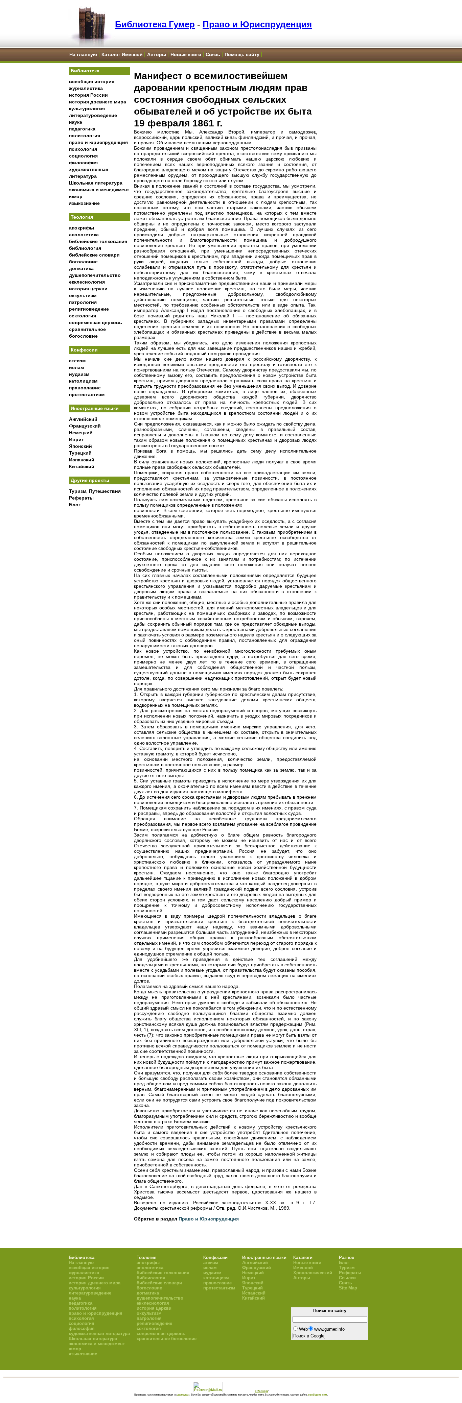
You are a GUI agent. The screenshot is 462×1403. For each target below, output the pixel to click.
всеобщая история (91, 81)
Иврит (76, 439)
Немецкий (81, 432)
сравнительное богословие (167, 1338)
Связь (213, 54)
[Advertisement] (99, 622)
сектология (82, 315)
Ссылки (347, 1277)
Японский (80, 446)
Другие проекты (90, 480)
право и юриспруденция (98, 142)
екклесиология (87, 282)
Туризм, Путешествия (95, 491)
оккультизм (82, 295)
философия (83, 162)
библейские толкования (98, 241)
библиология (85, 248)
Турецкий (80, 453)
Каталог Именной (122, 54)
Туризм (347, 1267)
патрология (83, 302)
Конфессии (84, 350)
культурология (87, 108)
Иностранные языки (95, 408)
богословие (83, 261)
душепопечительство (95, 275)
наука (75, 122)
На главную (83, 54)
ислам (76, 367)
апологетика (84, 234)
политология (84, 135)
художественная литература (99, 1333)
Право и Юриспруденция (257, 24)
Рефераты (81, 498)
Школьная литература (95, 183)
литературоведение (93, 115)
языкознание (84, 203)
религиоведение (89, 309)
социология (83, 156)
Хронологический (312, 1272)
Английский (83, 419)
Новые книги (185, 54)
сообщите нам (317, 1394)
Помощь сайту (242, 54)
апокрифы (81, 228)
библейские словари (94, 255)
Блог (74, 504)
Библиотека (85, 70)
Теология (82, 217)
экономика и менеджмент (99, 189)
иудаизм (79, 374)
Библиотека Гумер (155, 24)
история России (88, 95)
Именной (303, 1267)
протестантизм (87, 394)
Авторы (156, 54)
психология (83, 149)
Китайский (81, 466)
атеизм (77, 360)
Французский (85, 426)
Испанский (81, 459)
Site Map (348, 1287)
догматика (81, 268)
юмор (76, 196)
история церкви (88, 288)
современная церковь (95, 322)
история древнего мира (97, 101)
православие (85, 387)
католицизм (83, 381)
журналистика (86, 88)
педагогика (82, 128)
